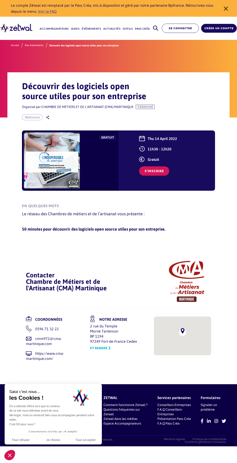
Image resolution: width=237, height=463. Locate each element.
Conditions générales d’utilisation (205, 442)
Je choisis (53, 440)
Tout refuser (21, 440)
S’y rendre (98, 348)
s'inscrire (154, 171)
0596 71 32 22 (47, 328)
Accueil (15, 45)
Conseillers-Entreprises (174, 405)
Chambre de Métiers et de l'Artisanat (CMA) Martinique (87, 107)
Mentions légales (174, 439)
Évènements (91, 28)
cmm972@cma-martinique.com (44, 341)
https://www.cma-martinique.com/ (45, 356)
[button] (9, 455)
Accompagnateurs (54, 28)
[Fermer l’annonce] (224, 8)
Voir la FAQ (47, 11)
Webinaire (32, 117)
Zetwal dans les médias (120, 418)
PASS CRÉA (142, 28)
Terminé (145, 107)
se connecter (180, 28)
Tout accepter (85, 440)
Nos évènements (34, 45)
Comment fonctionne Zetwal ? (125, 405)
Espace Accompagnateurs (122, 423)
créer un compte (219, 28)
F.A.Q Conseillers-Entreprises (170, 411)
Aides (75, 28)
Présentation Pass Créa (174, 418)
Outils (128, 28)
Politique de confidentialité (209, 439)
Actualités (111, 28)
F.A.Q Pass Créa (168, 423)
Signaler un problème (209, 407)
